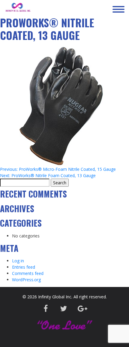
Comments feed (28, 273)
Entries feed (23, 267)
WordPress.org (26, 279)
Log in (18, 261)
